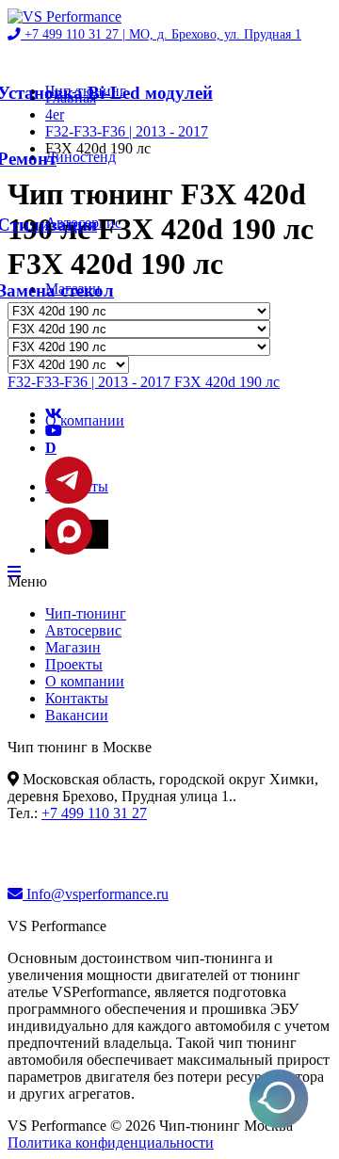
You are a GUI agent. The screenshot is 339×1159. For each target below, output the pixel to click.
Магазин (73, 647)
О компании (84, 420)
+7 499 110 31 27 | (161, 34)
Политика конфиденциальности (111, 1143)
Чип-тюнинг (85, 613)
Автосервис (83, 630)
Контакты (76, 698)
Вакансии (76, 715)
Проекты (74, 664)
